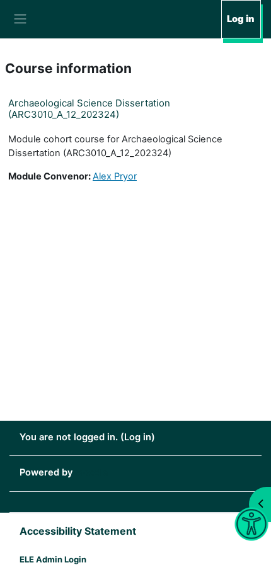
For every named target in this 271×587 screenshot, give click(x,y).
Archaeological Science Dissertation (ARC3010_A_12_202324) (89, 108)
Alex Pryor (115, 176)
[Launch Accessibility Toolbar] (251, 524)
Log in (240, 19)
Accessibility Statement (78, 531)
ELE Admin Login (53, 559)
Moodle (91, 472)
